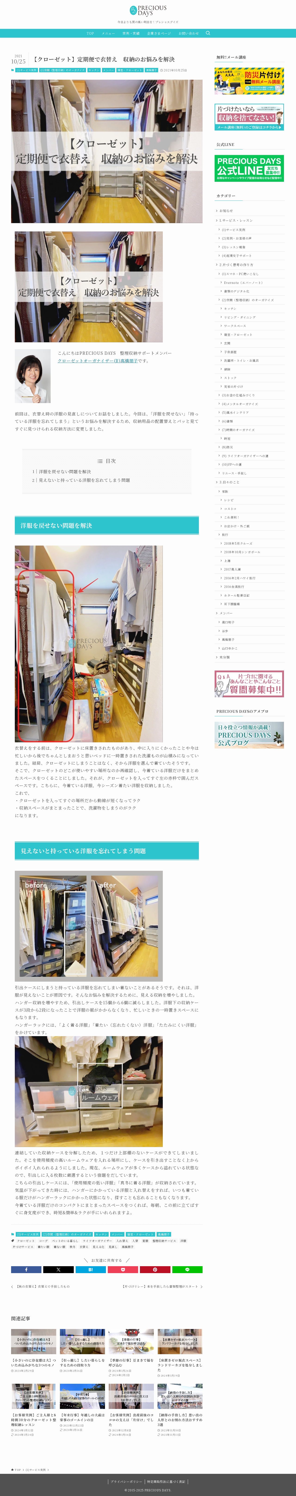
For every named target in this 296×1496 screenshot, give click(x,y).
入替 (135, 1241)
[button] (26, 1269)
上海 (227, 560)
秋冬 (73, 1247)
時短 (227, 438)
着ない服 (59, 1247)
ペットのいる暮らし (65, 1241)
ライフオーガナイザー (97, 1241)
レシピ (229, 500)
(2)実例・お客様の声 (237, 238)
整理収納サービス (164, 1241)
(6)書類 (227, 421)
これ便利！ (232, 517)
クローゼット (26, 1241)
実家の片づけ (233, 386)
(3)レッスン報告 (234, 247)
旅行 (225, 534)
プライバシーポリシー (126, 1481)
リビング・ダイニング (240, 317)
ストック (230, 378)
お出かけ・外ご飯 (237, 526)
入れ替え (122, 1241)
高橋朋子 (151, 70)
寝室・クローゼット (130, 70)
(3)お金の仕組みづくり (238, 395)
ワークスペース (235, 326)
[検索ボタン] (208, 33)
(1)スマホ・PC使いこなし (240, 274)
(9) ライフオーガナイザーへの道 (245, 456)
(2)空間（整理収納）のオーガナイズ (62, 70)
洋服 (183, 1241)
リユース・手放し (234, 473)
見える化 (99, 1247)
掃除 (227, 369)
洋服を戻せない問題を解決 (65, 471)
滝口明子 (228, 622)
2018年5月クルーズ (238, 543)
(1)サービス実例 (27, 70)
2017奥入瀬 (232, 569)
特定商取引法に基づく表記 (166, 1481)
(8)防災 (227, 447)
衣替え (84, 1247)
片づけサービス (23, 1247)
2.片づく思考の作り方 (236, 264)
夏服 (145, 1241)
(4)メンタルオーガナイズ (240, 404)
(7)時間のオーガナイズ (238, 430)
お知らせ (226, 210)
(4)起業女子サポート (237, 255)
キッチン (94, 70)
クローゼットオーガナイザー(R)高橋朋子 (98, 361)
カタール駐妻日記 (237, 595)
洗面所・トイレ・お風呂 (241, 360)
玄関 (227, 343)
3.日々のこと (229, 482)
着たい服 (43, 1247)
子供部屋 (230, 352)
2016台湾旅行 (234, 586)
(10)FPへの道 (232, 464)
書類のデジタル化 (236, 291)
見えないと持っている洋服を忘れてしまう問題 (84, 480)
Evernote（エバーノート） (244, 282)
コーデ (43, 1241)
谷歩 (225, 631)
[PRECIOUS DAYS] (148, 11)
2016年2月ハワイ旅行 (240, 578)
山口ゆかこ (230, 648)
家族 (225, 491)
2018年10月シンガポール (242, 552)
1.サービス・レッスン (236, 220)
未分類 (224, 657)
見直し (113, 1247)
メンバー (108, 70)
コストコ (230, 509)
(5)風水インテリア (235, 412)
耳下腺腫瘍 (232, 604)
